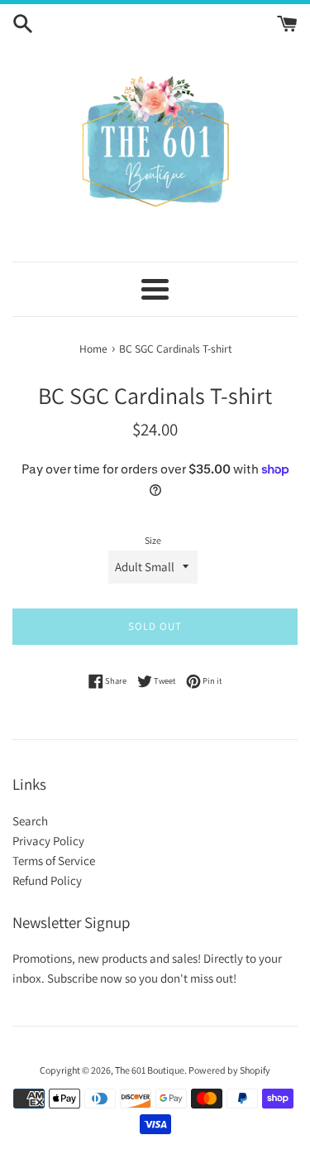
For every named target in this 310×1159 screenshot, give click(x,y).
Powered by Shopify (229, 1070)
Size (153, 540)
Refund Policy (47, 880)
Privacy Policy (48, 841)
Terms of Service (53, 860)
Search (30, 821)
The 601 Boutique (149, 1070)
